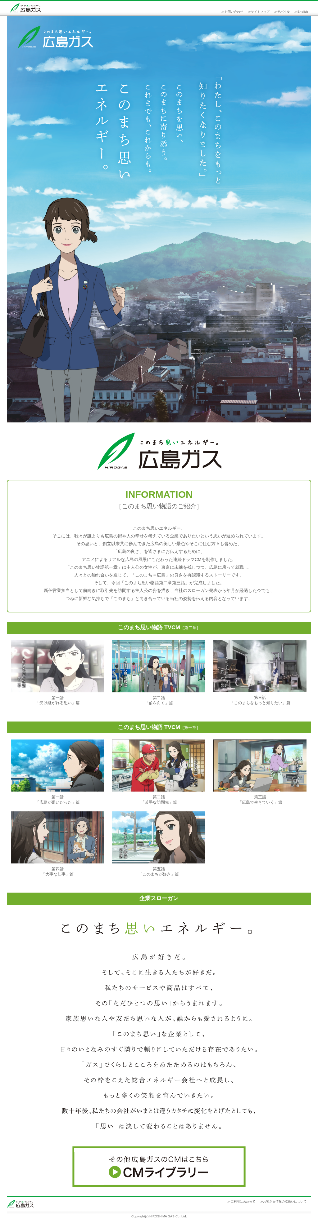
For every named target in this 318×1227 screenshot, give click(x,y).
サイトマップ (260, 11)
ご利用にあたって (242, 1201)
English (303, 11)
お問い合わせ (234, 11)
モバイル (283, 11)
